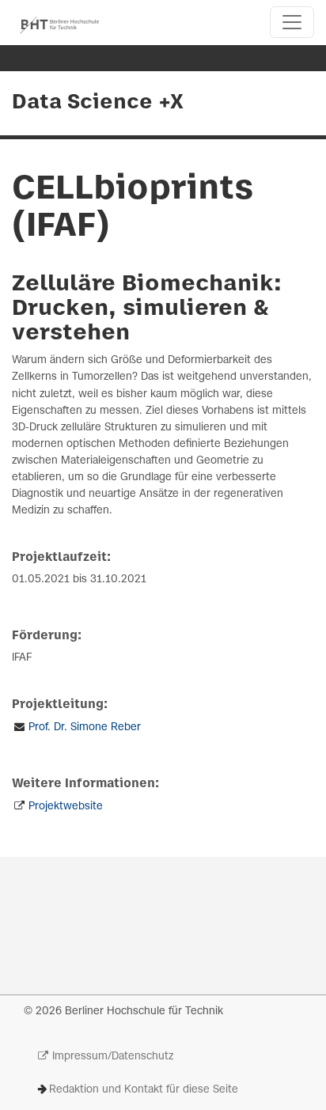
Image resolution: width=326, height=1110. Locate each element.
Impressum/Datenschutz (112, 1056)
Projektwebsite (65, 806)
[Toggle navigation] (292, 22)
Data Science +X (98, 102)
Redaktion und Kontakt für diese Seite (143, 1090)
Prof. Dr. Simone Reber (84, 727)
